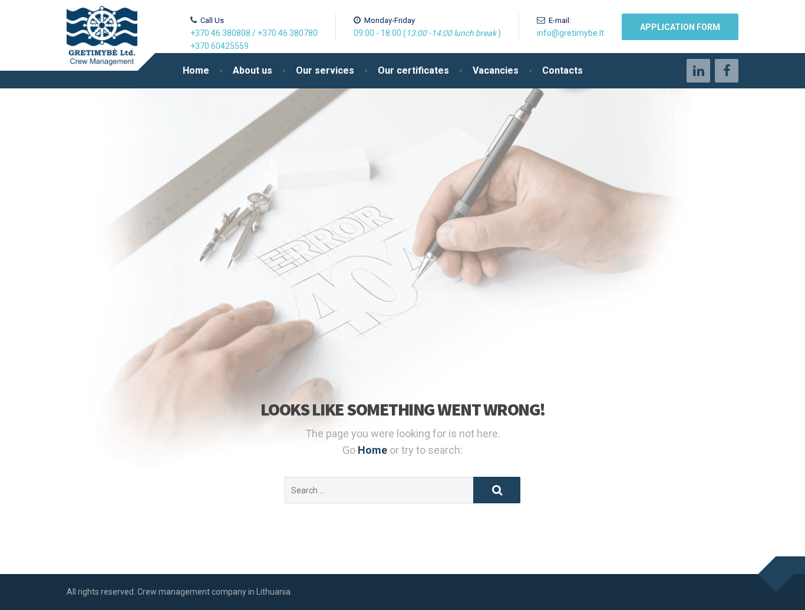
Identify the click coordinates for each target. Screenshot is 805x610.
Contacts (562, 70)
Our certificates (413, 70)
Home (196, 70)
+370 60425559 (219, 46)
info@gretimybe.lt (570, 33)
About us (252, 70)
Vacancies (496, 70)
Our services (325, 70)
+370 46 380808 (220, 33)
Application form (680, 27)
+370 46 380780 (288, 33)
